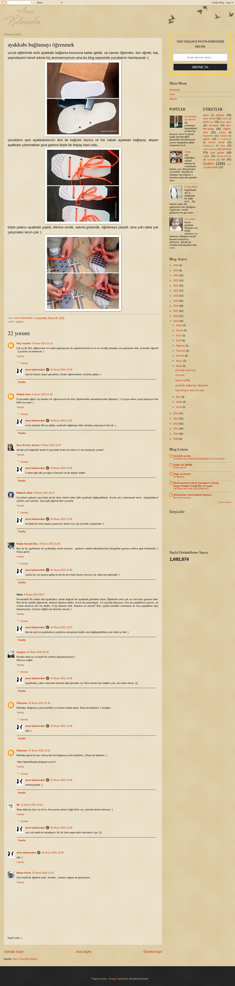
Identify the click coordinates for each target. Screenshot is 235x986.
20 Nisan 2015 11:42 (43, 872)
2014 (176, 413)
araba (225, 118)
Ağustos (181, 345)
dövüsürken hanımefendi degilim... (193, 494)
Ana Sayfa (83, 952)
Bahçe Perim (24, 872)
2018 (176, 305)
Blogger (113, 978)
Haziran (180, 355)
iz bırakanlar (224, 139)
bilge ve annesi (182, 474)
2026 (176, 265)
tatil (223, 159)
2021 (176, 290)
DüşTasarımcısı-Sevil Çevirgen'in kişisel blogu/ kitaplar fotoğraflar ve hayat (196, 484)
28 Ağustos (178, 476)
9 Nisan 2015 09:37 (34, 594)
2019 (176, 301)
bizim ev (208, 121)
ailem (206, 115)
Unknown (22, 703)
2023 (176, 280)
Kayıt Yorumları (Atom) (25, 959)
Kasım (180, 330)
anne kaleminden (35, 369)
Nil (18, 804)
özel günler (217, 152)
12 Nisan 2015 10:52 (39, 750)
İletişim (173, 99)
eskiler (222, 132)
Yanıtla (20, 356)
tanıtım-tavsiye (224, 156)
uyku (229, 164)
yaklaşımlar (212, 167)
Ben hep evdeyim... (182, 497)
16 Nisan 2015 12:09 (61, 827)
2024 (176, 275)
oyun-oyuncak (210, 149)
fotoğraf (223, 136)
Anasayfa (174, 89)
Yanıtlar (24, 363)
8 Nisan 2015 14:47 (51, 445)
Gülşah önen (24, 394)
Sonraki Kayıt (14, 952)
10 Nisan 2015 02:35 (39, 703)
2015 (176, 321)
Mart (179, 397)
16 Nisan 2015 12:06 (61, 519)
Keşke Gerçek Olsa (28, 543)
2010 (176, 433)
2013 (176, 418)
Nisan (179, 366)
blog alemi (225, 122)
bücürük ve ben (182, 456)
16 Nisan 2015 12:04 (61, 369)
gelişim (20, 321)
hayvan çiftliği (182, 380)
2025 (176, 270)
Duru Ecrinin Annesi (28, 445)
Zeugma (21, 652)
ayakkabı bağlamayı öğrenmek (191, 385)
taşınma (211, 160)
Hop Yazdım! (24, 343)
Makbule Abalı (25, 492)
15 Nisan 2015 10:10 (32, 804)
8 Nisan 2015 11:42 (42, 394)
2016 (176, 316)
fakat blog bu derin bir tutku (189, 390)
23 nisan (179, 375)
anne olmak (209, 118)
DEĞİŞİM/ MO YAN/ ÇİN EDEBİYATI (191, 488)
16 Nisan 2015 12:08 (61, 678)
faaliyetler (208, 135)
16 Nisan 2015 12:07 (61, 627)
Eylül (179, 340)
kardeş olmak (216, 142)
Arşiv (172, 94)
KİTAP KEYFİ (179, 468)
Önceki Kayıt (152, 952)
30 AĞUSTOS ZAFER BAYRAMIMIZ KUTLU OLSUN (199, 459)
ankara (220, 115)
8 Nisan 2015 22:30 (50, 543)
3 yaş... (189, 151)
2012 (176, 423)
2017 (176, 311)
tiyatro (208, 163)
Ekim (179, 335)
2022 (176, 285)
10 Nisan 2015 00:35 (38, 652)
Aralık (179, 325)
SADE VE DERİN (182, 465)
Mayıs (179, 360)
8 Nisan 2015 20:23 (44, 492)
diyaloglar (214, 125)
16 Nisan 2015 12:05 (61, 420)
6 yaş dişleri (191, 186)
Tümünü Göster (224, 502)
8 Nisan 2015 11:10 (42, 343)
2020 (176, 295)
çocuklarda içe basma (190, 118)
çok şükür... (191, 219)
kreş (222, 145)
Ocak (179, 407)
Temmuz (181, 350)
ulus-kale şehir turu (185, 370)
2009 (176, 439)
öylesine (226, 148)
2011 (176, 428)
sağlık (206, 156)
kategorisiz (208, 146)
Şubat (179, 402)
